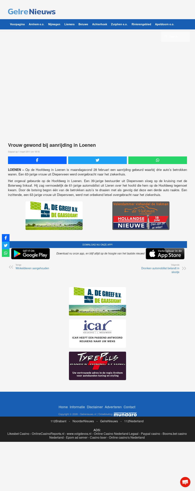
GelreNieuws (109, 421)
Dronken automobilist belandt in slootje (160, 268)
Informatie (77, 406)
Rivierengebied (141, 24)
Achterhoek (99, 24)
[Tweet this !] (97, 160)
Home (63, 406)
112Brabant (58, 421)
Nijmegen (54, 24)
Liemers (69, 24)
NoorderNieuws (83, 421)
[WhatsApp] (157, 160)
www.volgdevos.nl (79, 433)
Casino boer (98, 437)
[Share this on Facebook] (37, 160)
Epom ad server (76, 437)
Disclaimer (95, 406)
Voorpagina (17, 24)
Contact (129, 406)
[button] (185, 482)
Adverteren (113, 406)
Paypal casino (150, 433)
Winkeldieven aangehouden (32, 266)
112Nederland (134, 421)
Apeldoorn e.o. (164, 24)
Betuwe (83, 24)
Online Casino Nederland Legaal (116, 433)
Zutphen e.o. (119, 24)
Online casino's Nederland (127, 437)
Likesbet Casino (18, 433)
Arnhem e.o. (36, 24)
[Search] (165, 36)
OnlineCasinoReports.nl (48, 433)
